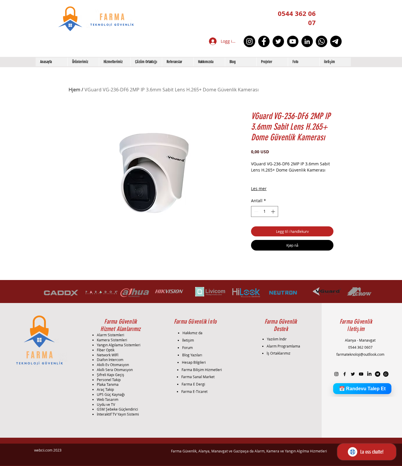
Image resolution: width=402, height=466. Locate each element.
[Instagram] (249, 41)
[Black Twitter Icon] (353, 374)
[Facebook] (264, 41)
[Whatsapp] (321, 41)
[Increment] (273, 211)
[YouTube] (292, 41)
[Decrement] (255, 211)
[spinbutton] (264, 211)
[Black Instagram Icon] (336, 374)
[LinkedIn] (307, 41)
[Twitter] (278, 41)
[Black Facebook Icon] (344, 374)
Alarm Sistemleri (110, 334)
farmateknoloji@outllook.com (360, 354)
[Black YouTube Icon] (361, 374)
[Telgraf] (336, 41)
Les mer (259, 188)
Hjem (74, 89)
